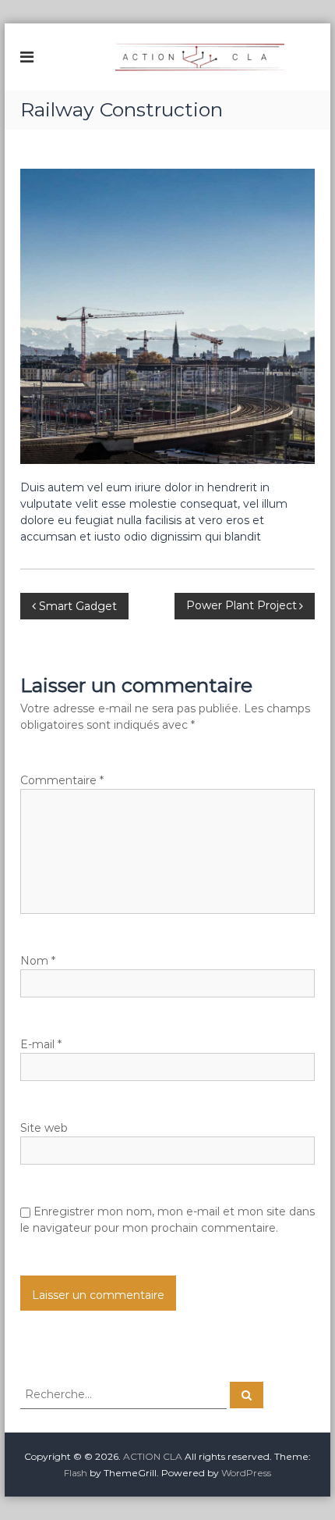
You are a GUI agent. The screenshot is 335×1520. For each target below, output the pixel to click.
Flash (75, 1473)
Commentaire (62, 780)
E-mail (41, 1044)
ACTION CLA (152, 1456)
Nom (37, 961)
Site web (44, 1128)
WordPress (246, 1473)
